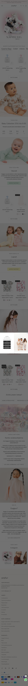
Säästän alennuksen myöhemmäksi (7, 349)
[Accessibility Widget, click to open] (25, 676)
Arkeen (7, 341)
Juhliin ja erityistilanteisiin (7, 346)
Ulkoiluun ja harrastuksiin (7, 344)
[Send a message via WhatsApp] (25, 679)
